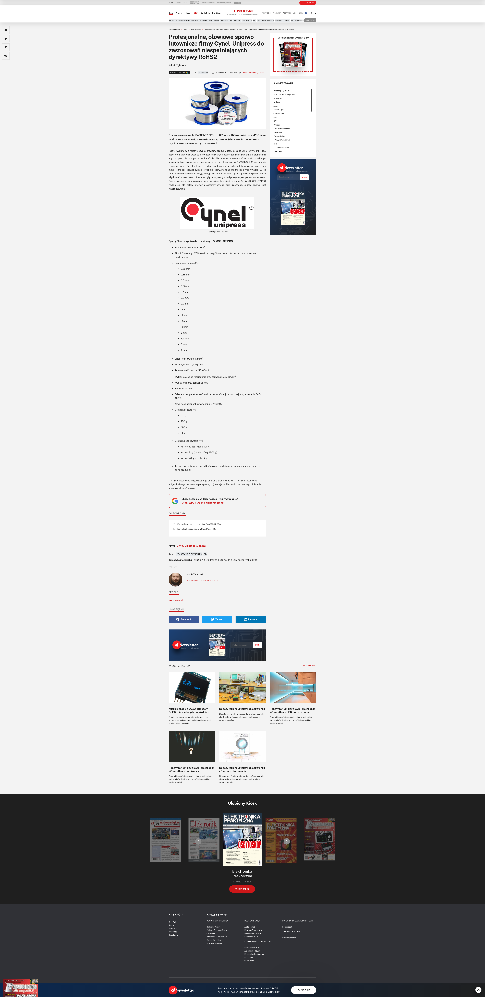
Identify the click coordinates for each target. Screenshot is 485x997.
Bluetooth (247, 20)
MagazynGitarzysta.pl (253, 930)
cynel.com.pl (176, 600)
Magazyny (277, 13)
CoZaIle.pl (211, 933)
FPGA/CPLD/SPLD (281, 140)
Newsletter (266, 13)
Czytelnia (205, 13)
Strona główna (174, 30)
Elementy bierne (282, 20)
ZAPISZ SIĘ (303, 990)
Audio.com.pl (249, 927)
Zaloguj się (309, 3)
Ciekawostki (278, 113)
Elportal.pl (248, 957)
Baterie (237, 20)
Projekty (180, 13)
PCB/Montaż (196, 30)
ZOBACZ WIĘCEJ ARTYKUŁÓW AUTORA (201, 580)
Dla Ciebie (217, 13)
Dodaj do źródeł (177, 73)
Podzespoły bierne (281, 91)
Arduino (203, 20)
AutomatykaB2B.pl (252, 951)
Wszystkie (310, 20)
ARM (210, 20)
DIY (254, 20)
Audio (216, 20)
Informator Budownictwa (217, 937)
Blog (171, 13)
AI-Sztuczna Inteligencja (187, 20)
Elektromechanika (266, 20)
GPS (275, 144)
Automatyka (226, 20)
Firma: (187, 545)
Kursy (188, 13)
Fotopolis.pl (287, 927)
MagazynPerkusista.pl (253, 933)
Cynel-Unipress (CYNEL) (253, 73)
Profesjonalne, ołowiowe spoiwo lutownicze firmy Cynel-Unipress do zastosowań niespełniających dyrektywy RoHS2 (249, 30)
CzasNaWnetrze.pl (214, 943)
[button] (198, 841)
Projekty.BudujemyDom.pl (217, 930)
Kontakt (172, 925)
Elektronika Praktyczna (254, 954)
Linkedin (253, 619)
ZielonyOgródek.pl (214, 940)
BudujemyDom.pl (213, 927)
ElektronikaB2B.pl (251, 947)
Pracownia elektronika (189, 554)
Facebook (185, 619)
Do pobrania (298, 13)
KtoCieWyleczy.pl (289, 938)
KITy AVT (172, 922)
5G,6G (171, 20)
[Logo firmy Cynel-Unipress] (217, 213)
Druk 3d (276, 125)
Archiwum (287, 13)
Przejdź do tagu (309, 665)
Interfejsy (277, 151)
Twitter (219, 619)
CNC (275, 117)
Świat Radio (249, 961)
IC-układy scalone (281, 147)
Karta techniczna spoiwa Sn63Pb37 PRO (196, 529)
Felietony (277, 132)
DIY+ (196, 13)
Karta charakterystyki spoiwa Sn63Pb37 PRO (199, 524)
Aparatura (277, 98)
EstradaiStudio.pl (251, 937)
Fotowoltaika (297, 20)
